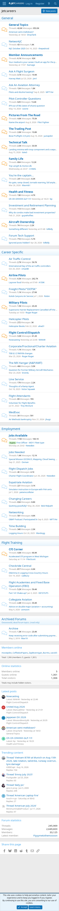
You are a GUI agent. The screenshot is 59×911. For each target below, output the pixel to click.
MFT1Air (49, 92)
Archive (13, 628)
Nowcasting (14, 339)
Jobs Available (18, 435)
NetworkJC (15, 41)
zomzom (25, 609)
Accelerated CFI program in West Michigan (28, 556)
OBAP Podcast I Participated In (23, 519)
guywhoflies (27, 215)
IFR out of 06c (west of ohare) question (27, 105)
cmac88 (25, 268)
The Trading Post (20, 129)
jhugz (48, 419)
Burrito (46, 652)
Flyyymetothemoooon (45, 835)
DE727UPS (43, 593)
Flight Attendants (19, 396)
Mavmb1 (26, 185)
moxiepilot (7, 652)
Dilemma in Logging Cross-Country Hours (28, 572)
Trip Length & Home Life (20, 165)
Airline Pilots (17, 275)
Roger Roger (31, 312)
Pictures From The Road (24, 115)
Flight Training (12, 542)
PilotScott (31, 559)
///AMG (32, 168)
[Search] (55, 3)
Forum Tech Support (21, 235)
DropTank (31, 34)
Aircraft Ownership (21, 222)
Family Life (16, 159)
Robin (47, 296)
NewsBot (30, 445)
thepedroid (44, 48)
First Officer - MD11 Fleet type (27, 442)
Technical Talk (18, 142)
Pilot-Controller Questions (25, 98)
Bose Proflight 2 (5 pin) (19, 135)
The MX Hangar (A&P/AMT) (25, 363)
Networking (16, 512)
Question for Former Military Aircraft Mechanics (31, 369)
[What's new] (49, 3)
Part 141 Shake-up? (18, 593)
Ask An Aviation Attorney (24, 85)
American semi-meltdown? (21, 31)
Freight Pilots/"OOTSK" (23, 289)
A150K (42, 282)
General (7, 18)
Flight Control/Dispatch (24, 332)
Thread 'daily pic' (15, 784)
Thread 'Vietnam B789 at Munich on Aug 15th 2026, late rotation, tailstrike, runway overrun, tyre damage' (31, 761)
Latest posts (9, 691)
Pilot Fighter (43, 122)
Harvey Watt (15, 78)
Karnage (31, 64)
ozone (25, 108)
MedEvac (14, 412)
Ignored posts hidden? (19, 242)
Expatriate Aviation (20, 482)
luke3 (24, 152)
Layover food (15, 282)
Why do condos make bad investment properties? (32, 212)
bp (51, 198)
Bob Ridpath (47, 505)
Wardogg (40, 533)
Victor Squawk (28, 389)
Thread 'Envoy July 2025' (19, 774)
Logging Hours (16, 533)
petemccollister (27, 492)
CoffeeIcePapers (20, 652)
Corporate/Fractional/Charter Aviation (32, 346)
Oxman (25, 462)
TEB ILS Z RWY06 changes (20, 353)
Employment (11, 429)
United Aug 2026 (15, 706)
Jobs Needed (17, 452)
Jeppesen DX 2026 (16, 717)
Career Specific (12, 252)
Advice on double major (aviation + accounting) (31, 606)
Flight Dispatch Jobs (21, 468)
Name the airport (17, 122)
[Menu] (4, 3)
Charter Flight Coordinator (21, 475)
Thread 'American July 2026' (21, 805)
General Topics (18, 25)
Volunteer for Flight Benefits (22, 402)
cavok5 (54, 652)
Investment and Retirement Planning (32, 205)
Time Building (17, 526)
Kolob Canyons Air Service (21, 296)
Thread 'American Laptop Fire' (22, 795)
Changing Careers (20, 498)
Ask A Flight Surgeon (21, 71)
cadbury (25, 575)
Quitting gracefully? (18, 505)
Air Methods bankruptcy (20, 419)
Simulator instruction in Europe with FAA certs (30, 489)
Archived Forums (14, 619)
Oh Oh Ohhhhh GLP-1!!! (20, 198)
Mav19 (24, 638)
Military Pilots (18, 302)
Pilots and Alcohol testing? (21, 92)
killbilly (50, 229)
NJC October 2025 (17, 48)
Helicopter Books (17, 326)
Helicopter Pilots (19, 319)
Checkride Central (20, 566)
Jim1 (35, 78)
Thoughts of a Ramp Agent (21, 386)
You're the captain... (21, 175)
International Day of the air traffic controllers (30, 266)
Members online (12, 647)
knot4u (25, 372)
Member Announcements (26, 55)
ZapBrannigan (35, 652)
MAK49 (42, 339)
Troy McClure (27, 405)
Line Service (16, 379)
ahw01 (41, 326)
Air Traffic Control (20, 259)
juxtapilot (48, 135)
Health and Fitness (21, 192)
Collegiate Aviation (20, 599)
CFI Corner (16, 549)
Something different (18, 229)
